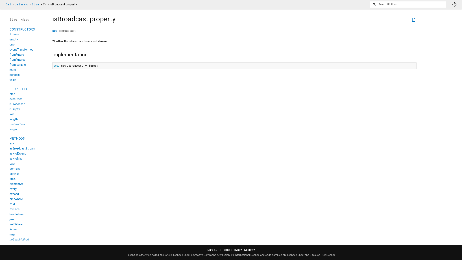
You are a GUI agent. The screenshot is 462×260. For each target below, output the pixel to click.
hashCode (16, 99)
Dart (8, 4)
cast (12, 163)
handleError (17, 214)
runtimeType (17, 124)
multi (13, 70)
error (13, 44)
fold (12, 204)
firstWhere (16, 199)
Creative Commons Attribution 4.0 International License (226, 255)
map (12, 234)
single (13, 129)
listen (13, 229)
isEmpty (15, 109)
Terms (226, 250)
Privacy (237, 250)
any (12, 143)
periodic (15, 75)
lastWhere (16, 224)
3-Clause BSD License (322, 255)
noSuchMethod (19, 239)
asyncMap (16, 158)
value (13, 80)
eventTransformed (21, 49)
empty (14, 39)
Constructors (22, 29)
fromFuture (17, 54)
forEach (14, 209)
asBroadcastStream (22, 148)
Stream (39, 4)
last (12, 114)
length (14, 119)
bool (55, 30)
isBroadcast (17, 104)
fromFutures (17, 59)
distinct (14, 174)
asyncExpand (18, 153)
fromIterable (18, 64)
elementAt (16, 184)
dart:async (21, 4)
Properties (19, 89)
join (12, 219)
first (12, 94)
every (13, 189)
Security (249, 250)
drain (13, 179)
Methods (17, 138)
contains (15, 168)
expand (14, 194)
